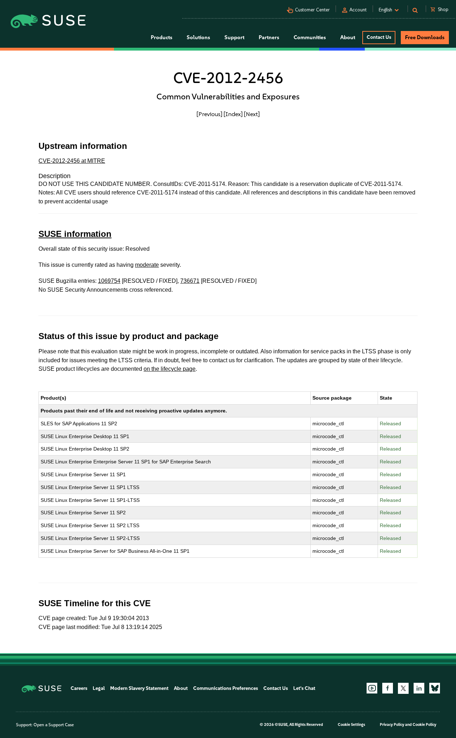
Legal (99, 688)
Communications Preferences (225, 688)
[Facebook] (387, 688)
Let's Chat (304, 688)
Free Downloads (425, 37)
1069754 (109, 281)
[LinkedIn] (419, 688)
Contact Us (379, 37)
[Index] (233, 114)
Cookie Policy (424, 724)
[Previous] (209, 114)
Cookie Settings (351, 724)
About (181, 688)
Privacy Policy (392, 724)
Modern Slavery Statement (139, 688)
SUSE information (75, 234)
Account (358, 9)
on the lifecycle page (170, 369)
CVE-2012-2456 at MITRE (71, 161)
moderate (147, 265)
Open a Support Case (53, 724)
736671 (190, 281)
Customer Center (312, 9)
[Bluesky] (434, 688)
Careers (79, 688)
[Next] (252, 114)
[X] (403, 688)
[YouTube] (372, 688)
